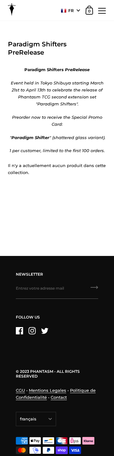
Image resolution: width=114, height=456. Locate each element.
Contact (59, 397)
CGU (20, 390)
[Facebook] (19, 331)
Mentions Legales (47, 390)
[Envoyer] (94, 289)
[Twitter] (44, 331)
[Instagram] (32, 331)
